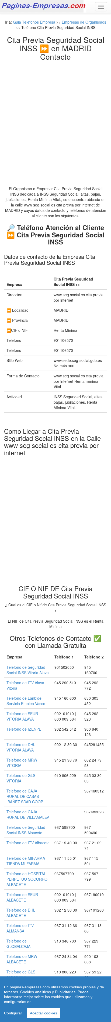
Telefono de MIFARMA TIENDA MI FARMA (25, 860)
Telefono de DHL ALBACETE (20, 912)
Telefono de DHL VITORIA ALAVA (20, 747)
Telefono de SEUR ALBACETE (22, 897)
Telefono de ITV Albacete (28, 842)
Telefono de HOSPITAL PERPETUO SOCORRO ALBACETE (26, 879)
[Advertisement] (55, 119)
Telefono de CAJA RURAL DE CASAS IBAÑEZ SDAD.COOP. (25, 796)
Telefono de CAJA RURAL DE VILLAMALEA (27, 814)
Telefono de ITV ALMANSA (20, 928)
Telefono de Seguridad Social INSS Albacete (25, 829)
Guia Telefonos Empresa (34, 22)
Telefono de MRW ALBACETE (21, 959)
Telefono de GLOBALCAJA (18, 943)
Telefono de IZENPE (23, 729)
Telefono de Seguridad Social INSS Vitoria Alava (27, 669)
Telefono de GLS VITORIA (20, 778)
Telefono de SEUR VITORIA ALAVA (22, 716)
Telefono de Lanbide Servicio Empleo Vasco (25, 700)
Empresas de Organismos (84, 22)
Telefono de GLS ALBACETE (20, 974)
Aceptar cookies (43, 1013)
